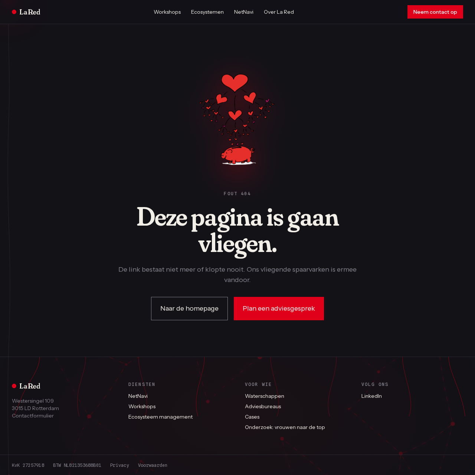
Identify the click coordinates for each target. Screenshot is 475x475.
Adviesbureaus (263, 406)
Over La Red (279, 12)
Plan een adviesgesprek (279, 308)
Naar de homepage (189, 308)
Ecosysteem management (160, 416)
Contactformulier (33, 415)
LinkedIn (371, 396)
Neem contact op (435, 12)
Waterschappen (264, 396)
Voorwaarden (153, 465)
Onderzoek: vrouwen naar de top (285, 427)
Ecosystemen (207, 12)
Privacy (119, 465)
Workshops (167, 12)
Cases (252, 416)
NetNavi (243, 12)
